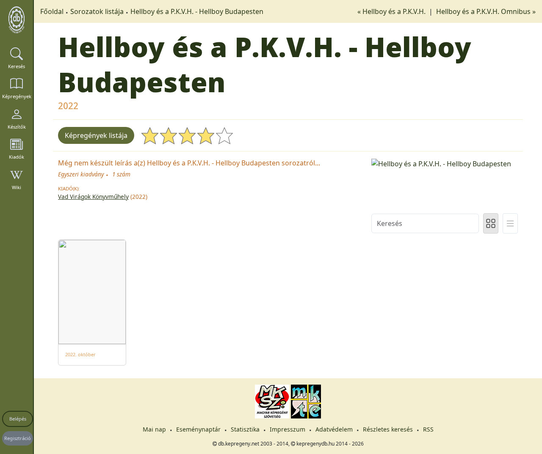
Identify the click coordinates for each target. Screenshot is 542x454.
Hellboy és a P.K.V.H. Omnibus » (486, 11)
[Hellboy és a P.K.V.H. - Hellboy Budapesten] (444, 163)
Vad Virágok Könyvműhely (93, 197)
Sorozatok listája (97, 11)
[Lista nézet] (510, 223)
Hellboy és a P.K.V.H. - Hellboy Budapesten (196, 11)
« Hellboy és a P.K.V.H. (392, 11)
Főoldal (52, 11)
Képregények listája (96, 135)
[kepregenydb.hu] (16, 19)
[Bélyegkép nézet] (490, 223)
